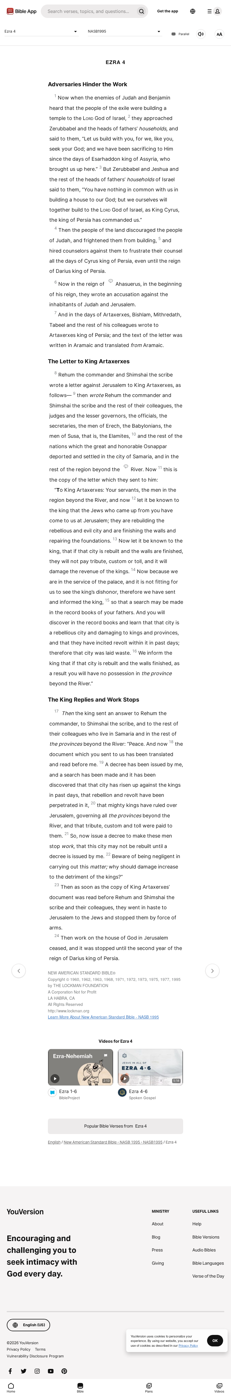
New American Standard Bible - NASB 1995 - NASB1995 (113, 1142)
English (54, 1142)
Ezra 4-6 (144, 1091)
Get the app (167, 11)
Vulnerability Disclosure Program (35, 1356)
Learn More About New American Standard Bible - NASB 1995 (103, 1017)
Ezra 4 (10, 31)
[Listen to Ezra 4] (201, 34)
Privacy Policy (18, 1349)
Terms (40, 1349)
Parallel (184, 34)
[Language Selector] (192, 11)
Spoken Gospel (142, 1098)
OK (215, 1340)
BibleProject (69, 1098)
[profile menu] (213, 11)
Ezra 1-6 (73, 1091)
